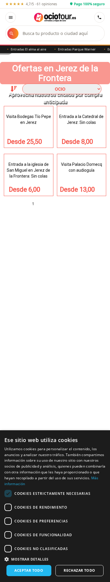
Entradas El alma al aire (26, 49)
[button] (55, 559)
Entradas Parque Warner (74, 49)
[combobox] (60, 33)
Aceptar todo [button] (28, 570)
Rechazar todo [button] (79, 570)
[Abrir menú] (10, 17)
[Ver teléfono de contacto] (99, 17)
